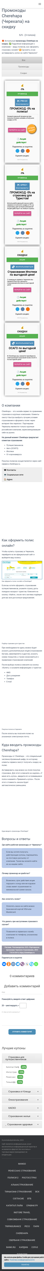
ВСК (37, 1191)
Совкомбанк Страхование (22, 1219)
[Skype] (31, 962)
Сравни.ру (32, 1205)
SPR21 (22, 186)
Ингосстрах (11, 1072)
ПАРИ (36, 1226)
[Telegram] (18, 962)
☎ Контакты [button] (10, 470)
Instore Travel (22, 1212)
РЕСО (27, 1226)
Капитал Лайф (12, 1067)
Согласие (18, 1198)
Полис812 (13, 1177)
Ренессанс (11, 1077)
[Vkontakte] (4, 962)
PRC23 (22, 102)
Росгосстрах (29, 1177)
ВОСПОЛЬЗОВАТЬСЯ (24, 267)
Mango (22, 1164)
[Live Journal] (27, 962)
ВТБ (29, 1198)
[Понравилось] (14, 159)
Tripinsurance (13, 1226)
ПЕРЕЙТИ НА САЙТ (17, 130)
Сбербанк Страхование (22, 1240)
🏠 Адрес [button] (8, 479)
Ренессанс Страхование (22, 1170)
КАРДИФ (23, 1247)
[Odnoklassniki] (9, 962)
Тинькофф (10, 1082)
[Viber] (22, 962)
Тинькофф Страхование (18, 1191)
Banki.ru (11, 1247)
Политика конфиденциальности (22, 1260)
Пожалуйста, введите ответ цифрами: (18, 999)
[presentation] (22, 60)
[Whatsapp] (36, 962)
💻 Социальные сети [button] (13, 475)
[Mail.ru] (13, 962)
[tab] (22, 60)
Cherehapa (22, 1233)
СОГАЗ (34, 1247)
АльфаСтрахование (22, 1184)
